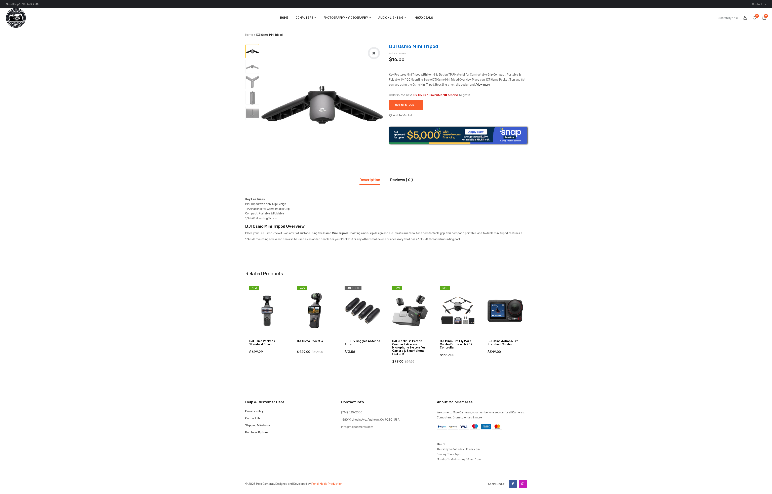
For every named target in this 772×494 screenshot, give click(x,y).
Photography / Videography (346, 17)
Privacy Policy (254, 411)
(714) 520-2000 (30, 3)
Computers (305, 17)
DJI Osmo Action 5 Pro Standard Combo (503, 343)
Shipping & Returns (257, 425)
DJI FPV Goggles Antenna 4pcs (362, 343)
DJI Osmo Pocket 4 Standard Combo (262, 343)
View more (483, 84)
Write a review (397, 53)
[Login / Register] (742, 18)
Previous (245, 331)
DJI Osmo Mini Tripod (413, 46)
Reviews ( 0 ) (401, 180)
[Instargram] (523, 484)
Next (527, 331)
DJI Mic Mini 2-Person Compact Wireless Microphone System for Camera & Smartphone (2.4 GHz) (408, 348)
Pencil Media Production (326, 484)
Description (369, 180)
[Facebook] (513, 484)
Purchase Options (256, 432)
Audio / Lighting (391, 17)
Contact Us (759, 4)
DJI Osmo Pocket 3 (310, 341)
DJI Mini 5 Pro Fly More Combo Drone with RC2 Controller (456, 344)
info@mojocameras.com (357, 427)
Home (249, 35)
